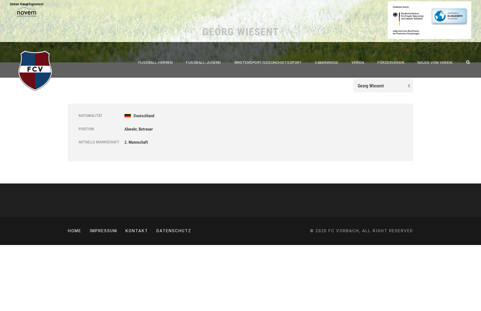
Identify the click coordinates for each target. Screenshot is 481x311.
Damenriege (326, 62)
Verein (358, 62)
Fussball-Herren (155, 62)
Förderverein (390, 62)
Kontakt (137, 230)
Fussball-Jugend (203, 62)
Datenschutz (173, 230)
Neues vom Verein (435, 62)
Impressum (103, 230)
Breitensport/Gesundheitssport (268, 62)
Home (74, 230)
